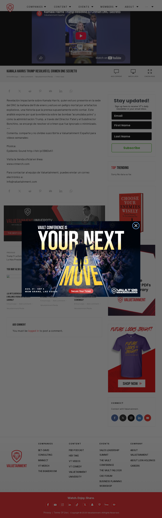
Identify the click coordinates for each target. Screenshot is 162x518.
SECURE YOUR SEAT (81, 258)
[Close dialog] (136, 225)
